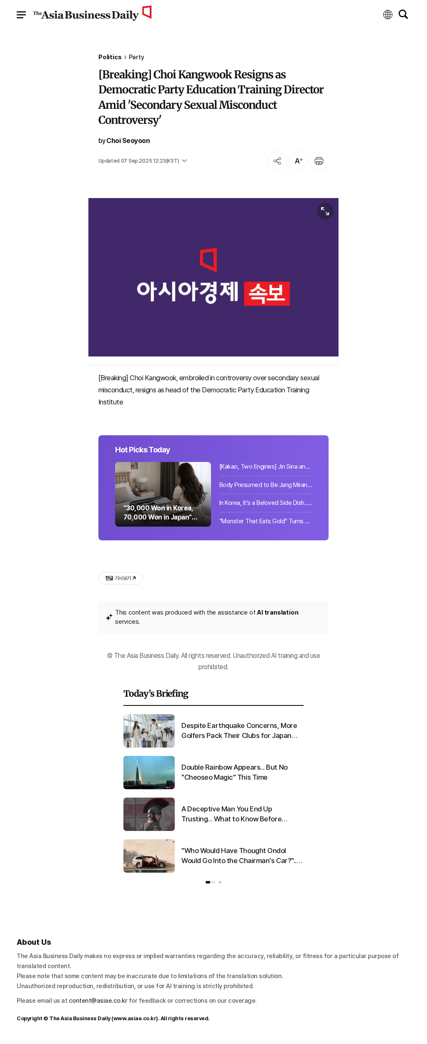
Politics (110, 57)
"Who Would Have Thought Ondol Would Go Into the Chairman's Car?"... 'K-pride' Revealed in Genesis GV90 (239, 856)
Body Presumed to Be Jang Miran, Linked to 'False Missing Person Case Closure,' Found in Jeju (265, 485)
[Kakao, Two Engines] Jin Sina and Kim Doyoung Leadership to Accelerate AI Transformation (265, 466)
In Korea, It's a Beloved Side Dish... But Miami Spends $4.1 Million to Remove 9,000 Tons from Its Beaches (265, 503)
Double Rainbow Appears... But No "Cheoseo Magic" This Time (234, 772)
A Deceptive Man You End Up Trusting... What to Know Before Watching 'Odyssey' (231, 814)
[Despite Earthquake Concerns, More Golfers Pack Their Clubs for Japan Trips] (149, 746)
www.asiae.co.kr (134, 1018)
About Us (34, 942)
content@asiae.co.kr (98, 1000)
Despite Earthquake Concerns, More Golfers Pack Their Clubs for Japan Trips (239, 731)
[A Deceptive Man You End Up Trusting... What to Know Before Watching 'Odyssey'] (149, 829)
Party (136, 57)
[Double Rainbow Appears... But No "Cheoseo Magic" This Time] (149, 788)
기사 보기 (118, 578)
